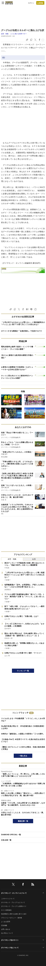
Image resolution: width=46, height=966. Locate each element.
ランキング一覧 (23, 670)
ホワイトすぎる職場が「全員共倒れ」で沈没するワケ (21, 331)
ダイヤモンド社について (10, 947)
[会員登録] (40, 3)
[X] (13, 884)
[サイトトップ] (9, 2)
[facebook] (23, 884)
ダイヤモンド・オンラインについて (14, 893)
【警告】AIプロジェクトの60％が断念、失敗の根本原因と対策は (23, 748)
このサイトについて (8, 898)
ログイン (31, 3)
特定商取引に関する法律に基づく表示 (13, 914)
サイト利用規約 (6, 910)
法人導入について (7, 933)
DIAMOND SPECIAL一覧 (11, 834)
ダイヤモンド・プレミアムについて (13, 902)
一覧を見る (23, 755)
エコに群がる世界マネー (18, 34)
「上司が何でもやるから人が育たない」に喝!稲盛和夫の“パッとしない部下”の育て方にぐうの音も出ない (23, 323)
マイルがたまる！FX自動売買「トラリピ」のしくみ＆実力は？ (23, 719)
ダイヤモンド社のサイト (10, 940)
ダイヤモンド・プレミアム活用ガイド (13, 906)
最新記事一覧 (23, 821)
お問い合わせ (5, 929)
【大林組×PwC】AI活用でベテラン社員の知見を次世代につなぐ (23, 740)
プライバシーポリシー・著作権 (11, 918)
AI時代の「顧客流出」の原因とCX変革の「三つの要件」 (23, 733)
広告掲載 (4, 925)
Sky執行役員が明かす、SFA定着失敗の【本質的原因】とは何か (23, 727)
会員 (34, 559)
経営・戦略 (5, 34)
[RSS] (33, 884)
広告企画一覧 (6, 840)
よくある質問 (5, 921)
